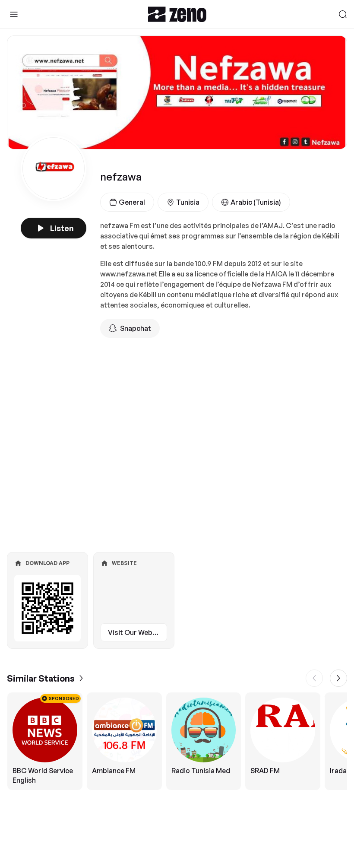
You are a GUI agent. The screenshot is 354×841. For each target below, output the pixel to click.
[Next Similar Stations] (338, 678)
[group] (177, 741)
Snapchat (135, 328)
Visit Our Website (136, 632)
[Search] (343, 14)
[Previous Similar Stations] (314, 678)
